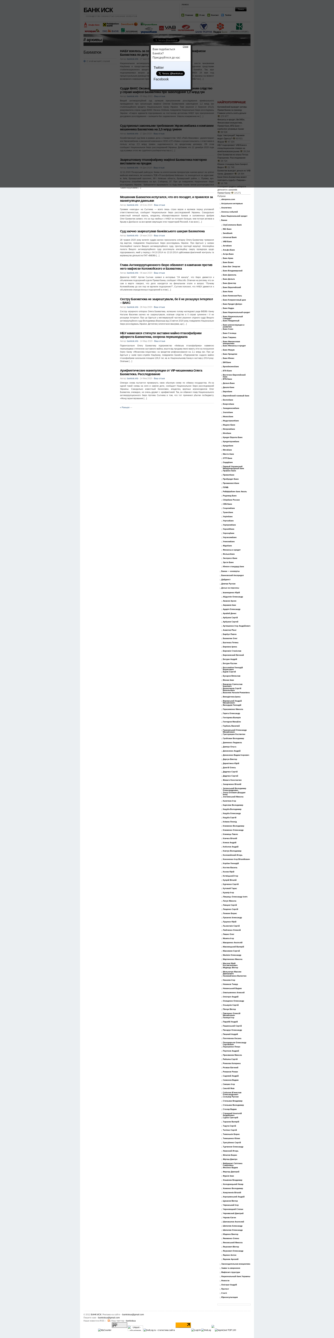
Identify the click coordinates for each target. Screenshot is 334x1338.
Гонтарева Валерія (232, 718)
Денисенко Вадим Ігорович (236, 755)
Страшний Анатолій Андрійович (232, 1114)
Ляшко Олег (228, 934)
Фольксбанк (229, 554)
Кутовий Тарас (230, 888)
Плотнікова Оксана (232, 1038)
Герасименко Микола (233, 709)
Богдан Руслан (230, 663)
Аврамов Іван (229, 605)
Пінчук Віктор (229, 1009)
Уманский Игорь (230, 1151)
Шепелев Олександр (233, 1230)
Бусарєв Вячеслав (231, 676)
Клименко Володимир (233, 826)
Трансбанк (228, 512)
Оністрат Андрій (230, 997)
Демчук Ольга (229, 747)
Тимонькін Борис (231, 1134)
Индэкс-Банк (229, 425)
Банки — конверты (230, 571)
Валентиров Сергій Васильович (232, 689)
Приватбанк (228, 475)
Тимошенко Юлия (231, 1138)
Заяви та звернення (230, 1268)
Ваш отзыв (159, 205)
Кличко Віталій (230, 838)
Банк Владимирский (232, 271)
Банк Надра (228, 308)
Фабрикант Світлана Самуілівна (232, 1164)
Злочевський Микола (233, 797)
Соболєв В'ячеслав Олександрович (232, 1093)
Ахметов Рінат (229, 630)
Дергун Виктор (230, 759)
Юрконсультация (229, 1297)
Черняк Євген (229, 1218)
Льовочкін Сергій (231, 926)
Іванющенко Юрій (231, 593)
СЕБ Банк (227, 504)
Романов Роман (230, 1072)
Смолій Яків (228, 1088)
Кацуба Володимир (232, 809)
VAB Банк (227, 242)
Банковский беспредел (232, 575)
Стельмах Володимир (233, 1105)
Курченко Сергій (231, 884)
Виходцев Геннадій (232, 705)
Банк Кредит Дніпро (232, 304)
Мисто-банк (228, 454)
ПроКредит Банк (231, 479)
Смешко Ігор (229, 1084)
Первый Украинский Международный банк (233, 467)
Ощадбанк (228, 462)
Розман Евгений (230, 1068)
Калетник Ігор (229, 801)
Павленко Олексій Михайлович (231, 1014)
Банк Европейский (232, 287)
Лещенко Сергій (230, 909)
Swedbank (227, 233)
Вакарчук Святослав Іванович (232, 685)
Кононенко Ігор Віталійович (236, 859)
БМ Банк (227, 362)
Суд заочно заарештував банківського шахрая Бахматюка (162, 231)
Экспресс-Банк (230, 558)
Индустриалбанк (231, 421)
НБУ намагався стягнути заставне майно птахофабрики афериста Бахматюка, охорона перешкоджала (161, 335)
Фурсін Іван (228, 1176)
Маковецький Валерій (233, 947)
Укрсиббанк (228, 529)
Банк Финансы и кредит (234, 346)
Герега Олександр (231, 713)
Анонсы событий (229, 212)
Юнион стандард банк (233, 567)
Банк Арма (228, 258)
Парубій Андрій (230, 1022)
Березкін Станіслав (232, 651)
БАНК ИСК (96, 1314)
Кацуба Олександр (232, 813)
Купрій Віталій (230, 880)
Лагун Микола (229, 901)
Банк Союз (228, 329)
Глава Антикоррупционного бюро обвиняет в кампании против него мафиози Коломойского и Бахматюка (166, 266)
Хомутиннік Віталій (232, 1193)
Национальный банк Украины (235, 1276)
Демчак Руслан (228, 584)
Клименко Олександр (233, 830)
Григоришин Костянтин (234, 734)
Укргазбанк (228, 521)
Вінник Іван (228, 680)
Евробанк (227, 392)
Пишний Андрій (230, 1034)
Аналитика (226, 208)
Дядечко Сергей (230, 776)
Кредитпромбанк (231, 442)
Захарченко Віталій (232, 784)
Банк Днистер (229, 283)
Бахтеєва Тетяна (230, 643)
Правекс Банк (229, 471)
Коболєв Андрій (230, 847)
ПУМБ (225, 487)
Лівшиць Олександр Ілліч (235, 897)
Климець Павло (230, 834)
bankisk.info (132, 205)
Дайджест (225, 580)
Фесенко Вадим (230, 1168)
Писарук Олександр (232, 1030)
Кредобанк (228, 446)
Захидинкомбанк (231, 408)
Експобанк (228, 400)
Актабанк (227, 246)
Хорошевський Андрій (234, 1197)
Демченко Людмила (232, 743)
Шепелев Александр (232, 1226)
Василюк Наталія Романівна (236, 693)
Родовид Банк (230, 496)
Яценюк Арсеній (230, 1259)
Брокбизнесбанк (231, 367)
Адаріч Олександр (231, 609)
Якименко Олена (231, 1238)
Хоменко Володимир (233, 1188)
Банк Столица (229, 333)
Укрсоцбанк (228, 533)
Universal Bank (230, 237)
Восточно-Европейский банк (234, 376)
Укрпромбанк (229, 525)
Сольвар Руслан (231, 1097)
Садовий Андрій (231, 1076)
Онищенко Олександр (233, 1001)
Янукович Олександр (233, 1251)
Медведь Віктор (230, 968)
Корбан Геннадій (231, 863)
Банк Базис (228, 262)
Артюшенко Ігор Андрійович (236, 626)
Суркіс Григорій (230, 1118)
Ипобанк (227, 433)
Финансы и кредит (232, 550)
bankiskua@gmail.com (133, 1314)
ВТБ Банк (227, 379)
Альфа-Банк (229, 250)
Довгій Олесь (229, 768)
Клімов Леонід (230, 822)
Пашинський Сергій (232, 1026)
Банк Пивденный (231, 321)
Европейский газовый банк (236, 396)
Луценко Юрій (229, 922)
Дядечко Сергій (230, 772)
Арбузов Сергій (230, 618)
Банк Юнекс (228, 358)
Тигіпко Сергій (230, 1130)
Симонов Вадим (230, 1080)
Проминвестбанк (231, 483)
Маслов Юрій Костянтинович (230, 964)
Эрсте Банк (228, 562)
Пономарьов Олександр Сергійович (234, 1043)
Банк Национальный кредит (236, 312)
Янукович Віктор (231, 1247)
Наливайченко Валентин (234, 976)
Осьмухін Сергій (231, 1005)
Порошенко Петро (231, 1047)
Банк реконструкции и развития (233, 326)
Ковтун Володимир (232, 851)
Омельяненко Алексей (234, 993)
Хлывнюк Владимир (232, 1180)
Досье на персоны (230, 588)
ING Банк (227, 229)
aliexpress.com (228, 199)
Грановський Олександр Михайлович (235, 731)
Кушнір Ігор (228, 893)
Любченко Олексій (232, 930)
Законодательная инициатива (235, 1264)
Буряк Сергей (229, 672)
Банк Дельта (229, 279)
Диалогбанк (228, 387)
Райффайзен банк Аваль (235, 492)
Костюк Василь (230, 868)
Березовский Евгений (233, 655)
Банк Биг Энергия (231, 267)
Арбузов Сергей (230, 622)
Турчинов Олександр (233, 1147)
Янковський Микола (232, 1243)
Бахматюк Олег (230, 638)
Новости (225, 1281)
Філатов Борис (230, 1155)
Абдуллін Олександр (233, 597)
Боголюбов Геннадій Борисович (233, 668)
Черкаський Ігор (231, 1205)
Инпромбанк (229, 429)
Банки (224, 220)
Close (185, 46)
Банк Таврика (229, 337)
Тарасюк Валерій (231, 1122)
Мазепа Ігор (228, 938)
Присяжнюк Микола (232, 1055)
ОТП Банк (227, 458)
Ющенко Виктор (230, 1234)
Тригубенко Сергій (232, 1143)
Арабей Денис (229, 613)
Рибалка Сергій (230, 1059)
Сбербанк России (231, 500)
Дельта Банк (229, 383)
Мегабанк (227, 450)
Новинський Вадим (232, 988)
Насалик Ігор (229, 980)
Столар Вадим (230, 1109)
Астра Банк (228, 254)
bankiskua (131, 1321)
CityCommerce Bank (232, 225)
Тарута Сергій (229, 1126)
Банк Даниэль (229, 275)
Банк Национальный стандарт (233, 317)
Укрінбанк (228, 517)
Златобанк (228, 412)
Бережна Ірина (230, 647)
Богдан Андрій (230, 659)
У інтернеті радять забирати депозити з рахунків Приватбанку (231, 189)
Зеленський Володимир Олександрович (234, 789)
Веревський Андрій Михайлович (232, 702)
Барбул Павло (230, 634)
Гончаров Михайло (232, 722)
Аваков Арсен (229, 601)
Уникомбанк (229, 542)
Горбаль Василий (231, 726)
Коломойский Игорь (232, 855)
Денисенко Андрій (232, 751)
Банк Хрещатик (230, 354)
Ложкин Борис (230, 913)
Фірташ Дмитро (230, 1159)
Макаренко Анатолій (232, 943)
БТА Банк (227, 371)
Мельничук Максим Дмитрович (232, 973)
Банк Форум (228, 350)
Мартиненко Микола (232, 959)
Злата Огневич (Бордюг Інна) (234, 793)
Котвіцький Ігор (230, 876)
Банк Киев (228, 292)
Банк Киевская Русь (232, 296)
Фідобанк (227, 546)
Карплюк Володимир (233, 805)
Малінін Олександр (232, 955)
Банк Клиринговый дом (234, 300)
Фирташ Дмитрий (231, 1172)
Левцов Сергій (230, 905)
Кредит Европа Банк (232, 437)
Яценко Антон (229, 1255)
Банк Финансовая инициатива (231, 342)
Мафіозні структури (230, 1272)
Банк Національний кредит (234, 216)
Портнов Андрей (231, 1051)
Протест (225, 1289)
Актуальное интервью (232, 204)
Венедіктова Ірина (231, 697)
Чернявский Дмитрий (233, 1213)
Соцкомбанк (229, 508)
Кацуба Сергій (229, 818)
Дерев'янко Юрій (231, 763)
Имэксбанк (228, 417)
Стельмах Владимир (232, 1101)
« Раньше (125, 407)
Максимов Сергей (231, 951)
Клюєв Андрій (229, 843)
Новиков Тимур (230, 984)
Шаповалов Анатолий (233, 1222)
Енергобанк (228, 404)
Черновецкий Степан (233, 1209)
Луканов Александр (232, 918)
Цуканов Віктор (230, 1201)
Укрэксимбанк (230, 537)
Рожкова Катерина (232, 1063)
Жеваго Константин (232, 780)
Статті (224, 1293)
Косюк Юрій (228, 872)
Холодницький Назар (233, 1184)
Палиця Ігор (228, 1018)
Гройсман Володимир (233, 738)
